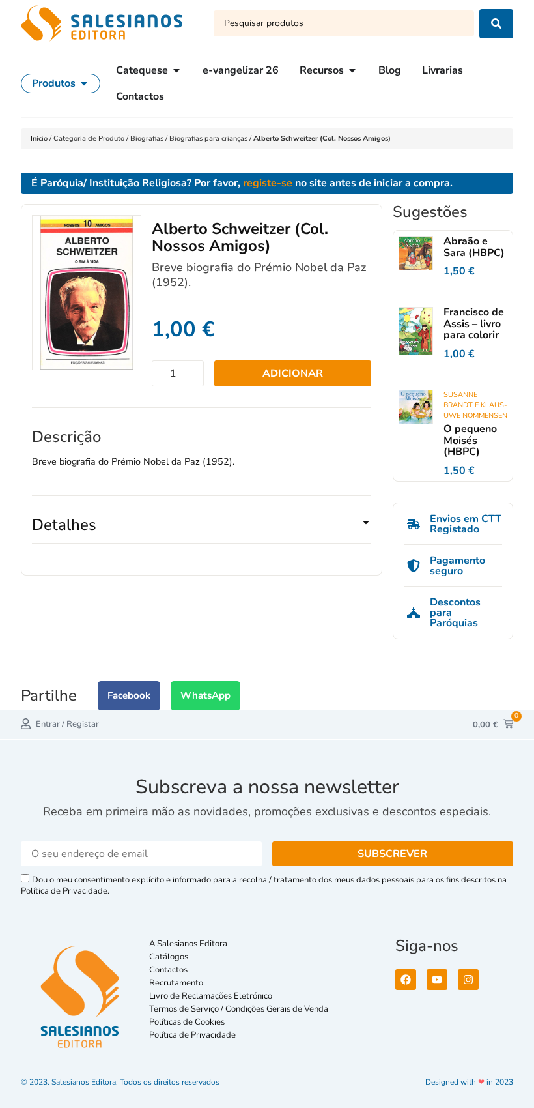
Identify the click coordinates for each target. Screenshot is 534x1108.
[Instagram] (468, 979)
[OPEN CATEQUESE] (176, 70)
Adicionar (292, 373)
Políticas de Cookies (187, 1022)
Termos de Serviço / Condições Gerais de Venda (240, 1009)
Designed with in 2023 (469, 1082)
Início (40, 138)
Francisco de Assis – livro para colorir (473, 323)
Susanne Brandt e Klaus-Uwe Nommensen (475, 405)
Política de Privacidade (192, 1035)
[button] (201, 530)
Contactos (168, 970)
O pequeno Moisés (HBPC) (470, 440)
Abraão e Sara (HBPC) (474, 247)
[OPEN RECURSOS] (352, 70)
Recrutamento (176, 983)
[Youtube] (437, 979)
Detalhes (64, 524)
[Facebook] (405, 979)
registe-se (267, 183)
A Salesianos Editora (188, 944)
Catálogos (168, 957)
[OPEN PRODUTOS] (84, 83)
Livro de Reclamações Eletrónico (210, 996)
